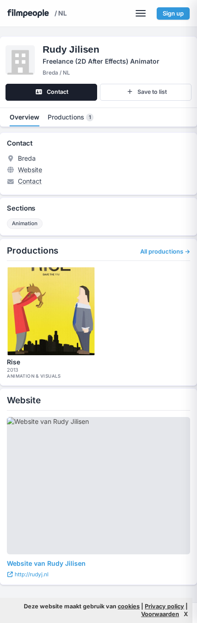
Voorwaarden (160, 614)
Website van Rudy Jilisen (46, 563)
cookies (129, 606)
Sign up (173, 13)
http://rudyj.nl (31, 574)
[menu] (140, 13)
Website (30, 169)
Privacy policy (164, 606)
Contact (30, 181)
